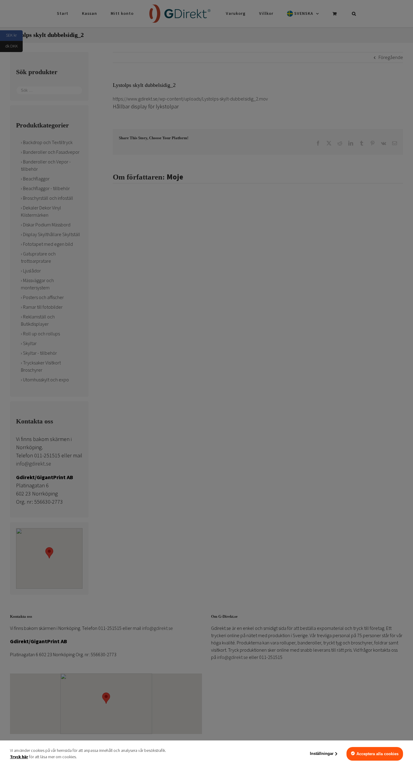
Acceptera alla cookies (377, 754)
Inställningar (321, 753)
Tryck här (19, 757)
